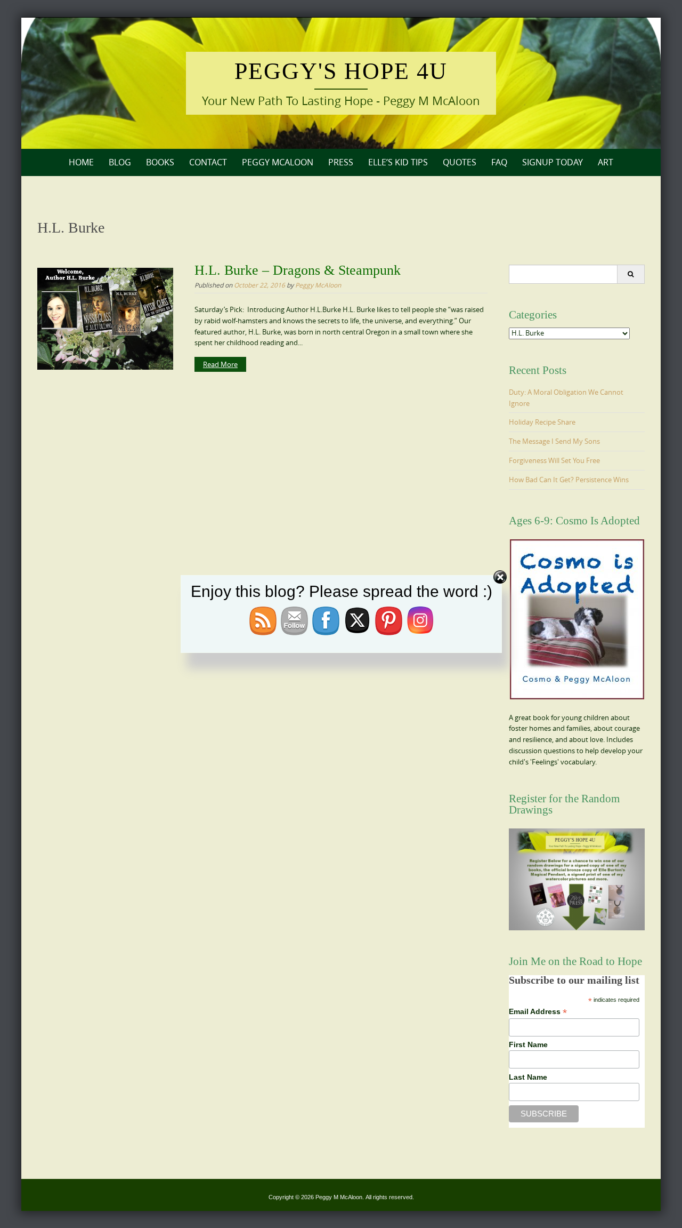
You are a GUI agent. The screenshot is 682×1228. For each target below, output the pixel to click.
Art (605, 162)
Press (340, 162)
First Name (528, 1044)
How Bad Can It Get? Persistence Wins (569, 479)
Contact (208, 162)
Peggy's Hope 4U (341, 71)
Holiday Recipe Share (542, 422)
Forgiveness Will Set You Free (554, 460)
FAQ (499, 162)
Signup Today (552, 162)
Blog (120, 162)
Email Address (538, 1012)
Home (81, 162)
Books (160, 162)
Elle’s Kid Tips (398, 162)
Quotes (459, 162)
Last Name (528, 1077)
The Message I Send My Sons (554, 441)
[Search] (630, 274)
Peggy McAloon (277, 162)
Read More (220, 364)
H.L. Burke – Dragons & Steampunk (297, 270)
